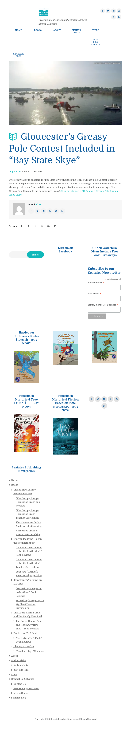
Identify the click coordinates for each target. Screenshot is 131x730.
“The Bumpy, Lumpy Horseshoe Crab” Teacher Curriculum (27, 514)
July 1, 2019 (14, 172)
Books (14, 485)
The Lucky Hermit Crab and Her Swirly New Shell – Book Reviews (29, 625)
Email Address (96, 282)
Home (14, 480)
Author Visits (18, 660)
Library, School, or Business (103, 304)
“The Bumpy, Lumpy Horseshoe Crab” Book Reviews (28, 502)
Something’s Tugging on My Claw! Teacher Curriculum (30, 604)
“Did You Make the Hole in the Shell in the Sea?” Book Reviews (29, 551)
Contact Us (19, 684)
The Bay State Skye (23, 646)
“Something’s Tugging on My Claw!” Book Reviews (29, 592)
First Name (94, 293)
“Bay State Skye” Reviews (30, 651)
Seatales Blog (18, 697)
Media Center (21, 693)
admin (25, 172)
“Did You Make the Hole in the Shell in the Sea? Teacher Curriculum (29, 563)
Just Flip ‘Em (20, 670)
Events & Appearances (26, 688)
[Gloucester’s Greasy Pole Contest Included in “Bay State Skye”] (65, 93)
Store (14, 674)
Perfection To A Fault (25, 633)
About (14, 656)
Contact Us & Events (22, 679)
